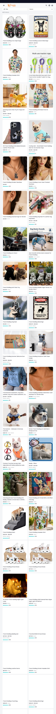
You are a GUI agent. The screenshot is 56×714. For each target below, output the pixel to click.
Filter (7, 9)
